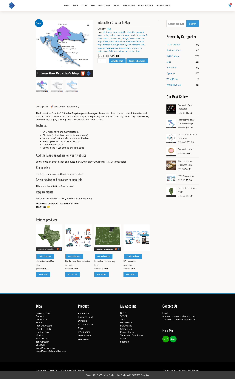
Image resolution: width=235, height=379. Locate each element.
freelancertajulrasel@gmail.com (178, 316)
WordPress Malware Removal (51, 351)
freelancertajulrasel (185, 319)
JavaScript (121, 44)
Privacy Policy (127, 332)
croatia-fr (134, 35)
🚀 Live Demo (58, 106)
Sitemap (124, 341)
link (129, 44)
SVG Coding (172, 56)
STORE (84, 5)
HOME (66, 5)
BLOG (75, 5)
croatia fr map (122, 35)
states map (103, 51)
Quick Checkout (137, 60)
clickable (122, 32)
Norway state (124, 48)
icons (111, 41)
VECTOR (40, 344)
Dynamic (170, 73)
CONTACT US (129, 5)
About (123, 338)
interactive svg (109, 44)
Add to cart (117, 60)
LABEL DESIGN (43, 328)
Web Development (45, 348)
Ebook (39, 322)
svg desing (130, 51)
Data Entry (41, 319)
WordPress (172, 79)
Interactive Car (173, 84)
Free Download (44, 325)
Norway (101, 48)
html (138, 38)
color (112, 35)
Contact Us (126, 328)
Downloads (126, 325)
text (138, 51)
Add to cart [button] (43, 274)
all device (107, 32)
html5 (105, 41)
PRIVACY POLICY (145, 5)
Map (109, 28)
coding (106, 35)
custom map (115, 38)
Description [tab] (42, 106)
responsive (137, 48)
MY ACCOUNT (104, 5)
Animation (171, 67)
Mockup (40, 335)
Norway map (111, 48)
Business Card (173, 50)
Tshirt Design (173, 44)
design (125, 38)
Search (192, 23)
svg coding (119, 51)
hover (132, 38)
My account (126, 322)
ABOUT (117, 5)
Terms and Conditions (131, 335)
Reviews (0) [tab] (73, 106)
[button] (88, 25)
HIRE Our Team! (163, 5)
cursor (106, 38)
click (115, 32)
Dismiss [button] (145, 375)
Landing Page (43, 332)
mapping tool (138, 44)
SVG (93, 5)
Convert (40, 316)
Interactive (120, 41)
